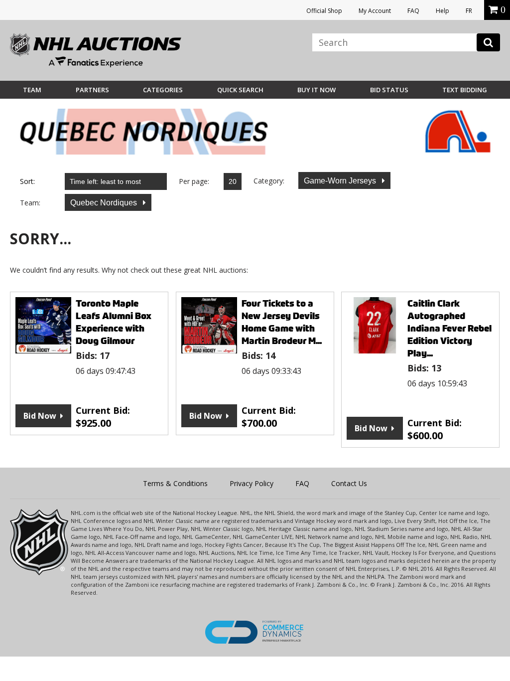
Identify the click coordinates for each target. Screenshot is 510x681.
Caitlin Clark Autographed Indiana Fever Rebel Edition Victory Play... (449, 328)
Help (442, 10)
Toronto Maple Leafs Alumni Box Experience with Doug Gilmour (113, 322)
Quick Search (240, 89)
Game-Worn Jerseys (341, 180)
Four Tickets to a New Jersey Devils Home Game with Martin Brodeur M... (282, 322)
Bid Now (39, 415)
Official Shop (324, 10)
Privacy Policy (251, 483)
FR (469, 10)
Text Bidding (464, 89)
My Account (375, 10)
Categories (163, 89)
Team (32, 89)
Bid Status (389, 89)
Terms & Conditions (175, 483)
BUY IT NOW (316, 89)
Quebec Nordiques (104, 202)
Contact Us (349, 483)
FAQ (413, 10)
